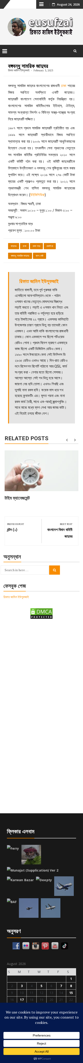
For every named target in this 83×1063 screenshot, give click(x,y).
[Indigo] (64, 886)
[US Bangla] (50, 908)
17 (22, 999)
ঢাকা (63, 86)
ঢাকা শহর (36, 246)
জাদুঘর (13, 246)
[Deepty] (44, 880)
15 (71, 993)
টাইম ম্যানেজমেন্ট (17, 498)
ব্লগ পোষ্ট (40, 255)
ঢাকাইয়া (50, 246)
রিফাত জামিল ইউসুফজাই (19, 70)
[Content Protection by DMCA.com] (41, 613)
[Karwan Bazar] (20, 880)
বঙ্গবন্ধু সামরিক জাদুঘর (20, 255)
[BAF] (12, 902)
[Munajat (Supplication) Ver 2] (32, 870)
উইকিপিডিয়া (37, 195)
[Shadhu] (31, 854)
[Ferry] (13, 848)
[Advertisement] (41, 669)
